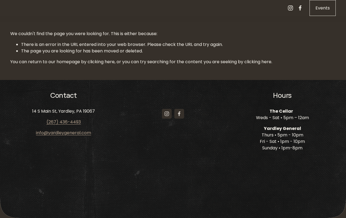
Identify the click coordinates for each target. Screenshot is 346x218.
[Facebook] (300, 8)
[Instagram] (290, 8)
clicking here (101, 62)
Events (322, 8)
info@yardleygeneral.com (63, 133)
